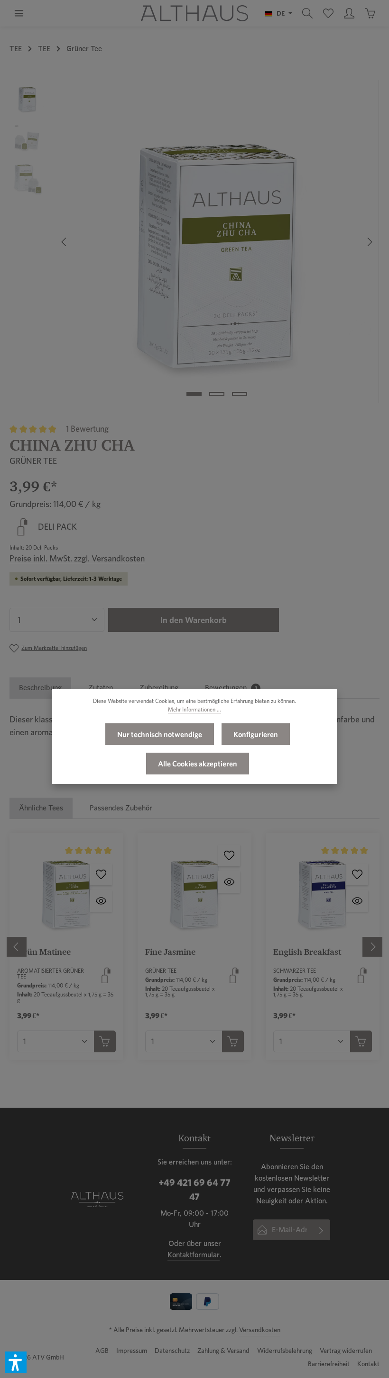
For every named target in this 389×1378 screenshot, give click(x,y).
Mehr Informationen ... (194, 709)
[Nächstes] (369, 242)
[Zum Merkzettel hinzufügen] (101, 874)
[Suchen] (307, 13)
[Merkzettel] (328, 13)
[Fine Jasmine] (194, 890)
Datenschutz (172, 1350)
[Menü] (18, 13)
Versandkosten (259, 1330)
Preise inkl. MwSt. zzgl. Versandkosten (77, 558)
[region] (194, 241)
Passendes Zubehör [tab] (121, 807)
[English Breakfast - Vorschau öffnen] (357, 901)
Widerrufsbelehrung (284, 1350)
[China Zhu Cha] (217, 241)
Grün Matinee (44, 952)
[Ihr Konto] (349, 13)
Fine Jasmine (170, 952)
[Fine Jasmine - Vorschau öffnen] (229, 882)
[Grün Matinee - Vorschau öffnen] (101, 901)
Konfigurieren (255, 734)
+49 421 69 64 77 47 (194, 1189)
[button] (16, 1362)
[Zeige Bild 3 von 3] (239, 394)
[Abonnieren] (321, 1230)
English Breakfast (307, 952)
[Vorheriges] (64, 242)
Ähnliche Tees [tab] (41, 807)
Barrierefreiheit (329, 1364)
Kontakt (368, 1364)
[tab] (40, 687)
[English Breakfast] (322, 890)
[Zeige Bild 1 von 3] (194, 394)
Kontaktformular (193, 1254)
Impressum (131, 1350)
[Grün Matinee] (66, 890)
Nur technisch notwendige (159, 734)
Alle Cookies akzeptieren (197, 763)
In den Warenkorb (193, 620)
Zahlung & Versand (223, 1350)
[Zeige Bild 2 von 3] (216, 394)
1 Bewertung (87, 429)
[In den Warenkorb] (105, 1041)
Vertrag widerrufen (346, 1350)
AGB (102, 1350)
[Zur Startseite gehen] (194, 13)
